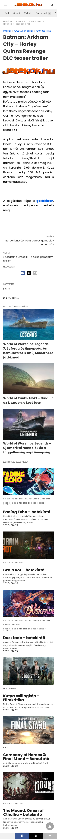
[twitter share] (29, 273)
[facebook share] (23, 273)
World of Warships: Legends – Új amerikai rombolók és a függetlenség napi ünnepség (27, 448)
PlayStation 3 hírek (23, 31)
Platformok (42, 13)
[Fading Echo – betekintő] (28, 481)
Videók (28, 13)
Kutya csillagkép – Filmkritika (21, 697)
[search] (52, 5)
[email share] (35, 273)
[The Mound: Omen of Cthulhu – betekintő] (28, 786)
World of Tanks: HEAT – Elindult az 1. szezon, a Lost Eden (28, 400)
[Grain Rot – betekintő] (28, 545)
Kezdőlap (7, 21)
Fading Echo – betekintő (26, 512)
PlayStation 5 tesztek (38, 499)
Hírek (6, 13)
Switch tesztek (12, 625)
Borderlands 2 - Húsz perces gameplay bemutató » (29, 242)
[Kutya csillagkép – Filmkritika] (28, 671)
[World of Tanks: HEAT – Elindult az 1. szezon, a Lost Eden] (28, 378)
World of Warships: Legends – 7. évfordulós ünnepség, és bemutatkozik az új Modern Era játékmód (28, 351)
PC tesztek (18, 499)
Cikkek (16, 13)
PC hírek (7, 31)
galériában (44, 201)
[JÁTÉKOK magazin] (28, 4)
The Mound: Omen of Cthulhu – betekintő (23, 812)
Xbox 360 (7, 24)
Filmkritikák (9, 688)
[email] (50, 836)
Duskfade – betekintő (24, 637)
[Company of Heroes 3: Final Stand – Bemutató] (28, 730)
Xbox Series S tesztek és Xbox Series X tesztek (24, 504)
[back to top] (50, 826)
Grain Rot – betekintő (23, 570)
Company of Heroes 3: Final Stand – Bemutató (26, 756)
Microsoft (36, 21)
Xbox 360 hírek (23, 24)
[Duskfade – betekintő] (28, 603)
